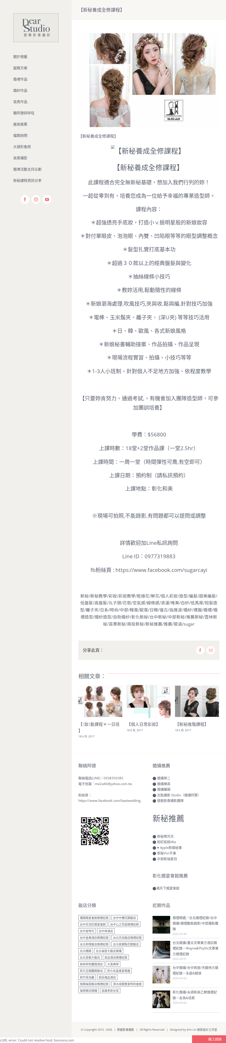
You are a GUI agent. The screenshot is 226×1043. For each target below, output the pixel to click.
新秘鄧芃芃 (165, 836)
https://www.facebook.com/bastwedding (109, 800)
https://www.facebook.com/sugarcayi (161, 569)
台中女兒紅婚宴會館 (93, 924)
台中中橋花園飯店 (124, 918)
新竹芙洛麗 (87, 977)
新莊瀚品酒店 (107, 977)
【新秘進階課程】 (192, 724)
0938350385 (113, 778)
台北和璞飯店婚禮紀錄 (94, 944)
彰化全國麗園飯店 (91, 971)
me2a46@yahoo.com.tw (113, 784)
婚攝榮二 (163, 778)
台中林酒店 (106, 931)
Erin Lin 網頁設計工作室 (202, 1030)
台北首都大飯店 (90, 957)
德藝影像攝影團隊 (170, 800)
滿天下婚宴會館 (167, 888)
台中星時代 (87, 931)
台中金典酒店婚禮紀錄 (94, 938)
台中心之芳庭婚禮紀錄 (124, 924)
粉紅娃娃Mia (166, 842)
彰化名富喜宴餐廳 (118, 971)
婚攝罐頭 (163, 789)
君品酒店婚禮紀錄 (115, 957)
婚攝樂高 (163, 784)
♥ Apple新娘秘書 (169, 847)
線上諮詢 (214, 1039)
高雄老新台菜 (110, 990)
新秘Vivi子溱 (166, 853)
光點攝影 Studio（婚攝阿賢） (179, 795)
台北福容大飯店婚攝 (109, 951)
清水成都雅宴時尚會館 (127, 984)
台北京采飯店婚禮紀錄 (127, 938)
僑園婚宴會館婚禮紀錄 (94, 918)
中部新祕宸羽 (167, 859)
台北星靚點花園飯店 (126, 944)
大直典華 (113, 964)
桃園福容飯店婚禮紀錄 (94, 984)
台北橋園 (85, 951)
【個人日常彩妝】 (143, 724)
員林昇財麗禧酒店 (91, 964)
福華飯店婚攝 (88, 990)
